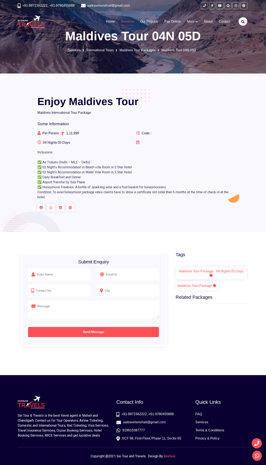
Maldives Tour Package (195, 286)
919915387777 (133, 430)
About (208, 21)
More (191, 21)
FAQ (198, 414)
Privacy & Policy (207, 438)
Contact (224, 21)
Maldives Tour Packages (138, 50)
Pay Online (172, 21)
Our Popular (149, 21)
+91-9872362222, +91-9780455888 (48, 5)
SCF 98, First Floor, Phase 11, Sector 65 (151, 438)
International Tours (100, 50)
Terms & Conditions (209, 430)
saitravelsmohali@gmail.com (144, 422)
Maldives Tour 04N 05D (179, 50)
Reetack (170, 456)
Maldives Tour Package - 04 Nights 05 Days (211, 271)
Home (110, 21)
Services (127, 21)
